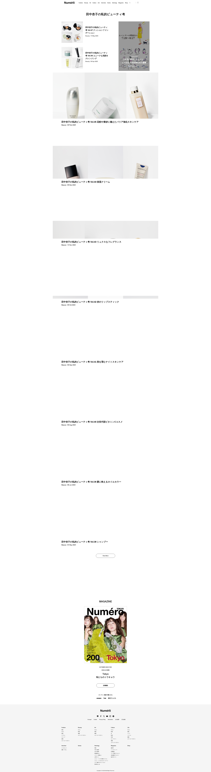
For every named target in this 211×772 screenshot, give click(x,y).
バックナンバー (114, 749)
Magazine (121, 3)
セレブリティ (113, 738)
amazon (99, 698)
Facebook (101, 716)
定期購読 (105, 685)
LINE (97, 716)
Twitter (104, 716)
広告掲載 (123, 719)
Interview (103, 3)
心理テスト (96, 757)
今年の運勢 (96, 749)
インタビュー (64, 748)
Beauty (86, 3)
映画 (112, 735)
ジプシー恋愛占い (98, 755)
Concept (89, 719)
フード (128, 733)
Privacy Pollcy (102, 719)
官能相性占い (97, 753)
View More (105, 556)
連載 (62, 738)
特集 (62, 729)
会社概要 (117, 719)
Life (99, 3)
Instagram (110, 716)
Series (109, 3)
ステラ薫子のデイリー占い (99, 762)
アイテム (63, 735)
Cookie (95, 719)
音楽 (112, 737)
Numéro (69, 3)
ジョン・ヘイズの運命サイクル (100, 758)
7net (104, 698)
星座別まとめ (97, 764)
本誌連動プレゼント (115, 755)
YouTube (107, 716)
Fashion (81, 3)
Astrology (114, 3)
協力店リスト (113, 757)
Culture (94, 3)
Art (90, 3)
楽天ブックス (112, 698)
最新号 (112, 748)
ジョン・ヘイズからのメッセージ (101, 760)
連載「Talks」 (64, 749)
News (62, 731)
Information (110, 719)
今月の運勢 (96, 751)
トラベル (129, 735)
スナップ (63, 737)
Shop (126, 3)
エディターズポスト (65, 740)
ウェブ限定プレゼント (115, 753)
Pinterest (113, 716)
